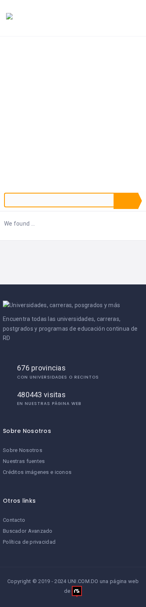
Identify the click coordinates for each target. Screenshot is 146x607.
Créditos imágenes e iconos (37, 472)
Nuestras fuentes (24, 461)
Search (126, 201)
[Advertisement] (73, 114)
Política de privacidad (29, 542)
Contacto (14, 520)
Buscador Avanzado (28, 531)
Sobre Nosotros (22, 450)
